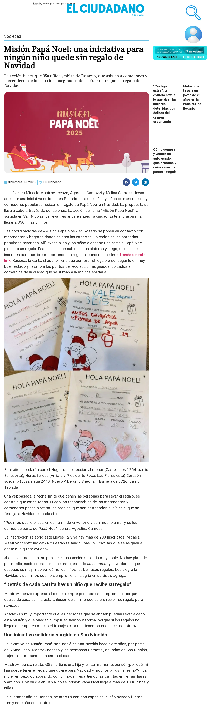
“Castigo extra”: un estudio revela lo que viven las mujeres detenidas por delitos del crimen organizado (165, 104)
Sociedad (12, 36)
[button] (126, 182)
